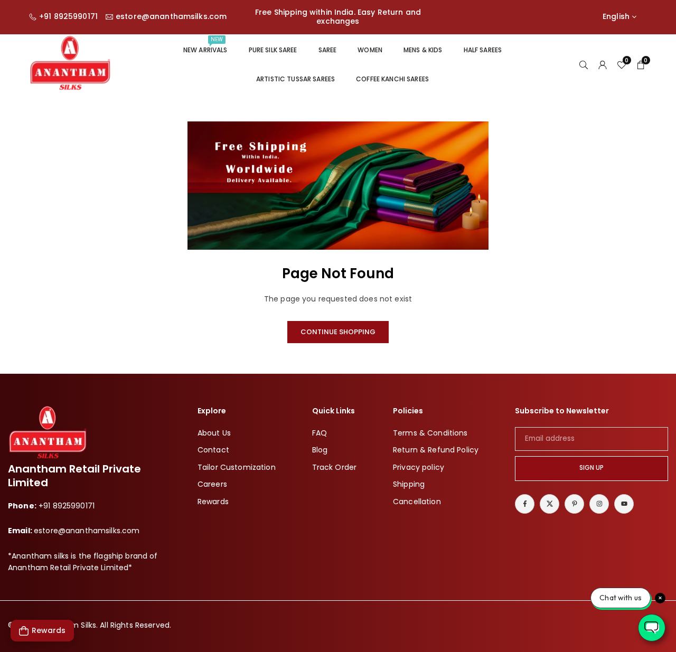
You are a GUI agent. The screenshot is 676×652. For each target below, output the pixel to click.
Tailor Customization (237, 467)
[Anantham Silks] (70, 63)
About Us (214, 433)
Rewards (213, 501)
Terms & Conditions (430, 433)
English (616, 16)
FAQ (319, 433)
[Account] (602, 64)
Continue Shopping (338, 332)
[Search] (583, 64)
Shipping (409, 484)
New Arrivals (205, 44)
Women (370, 49)
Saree (327, 49)
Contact (213, 450)
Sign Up (591, 468)
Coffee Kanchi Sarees (392, 78)
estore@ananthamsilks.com (171, 16)
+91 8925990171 (68, 16)
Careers (212, 484)
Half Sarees (483, 49)
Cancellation (417, 501)
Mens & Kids (423, 49)
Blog (320, 450)
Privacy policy (418, 467)
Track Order (334, 467)
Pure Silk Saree (273, 49)
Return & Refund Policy (435, 450)
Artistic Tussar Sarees (295, 78)
